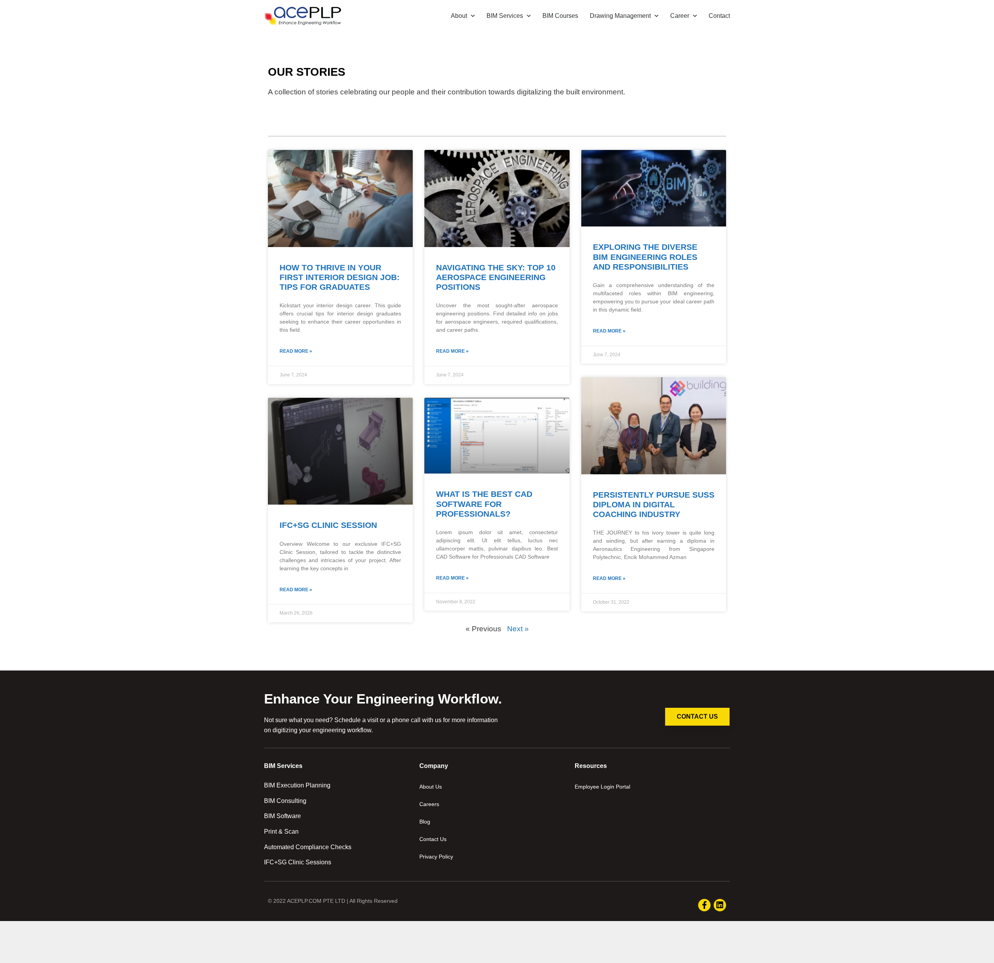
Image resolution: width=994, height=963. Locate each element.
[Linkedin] (720, 905)
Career (679, 15)
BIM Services (505, 15)
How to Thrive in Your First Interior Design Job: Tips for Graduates (340, 277)
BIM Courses (560, 15)
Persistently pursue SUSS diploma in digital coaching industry (653, 504)
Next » (518, 629)
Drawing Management (620, 15)
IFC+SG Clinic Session (328, 525)
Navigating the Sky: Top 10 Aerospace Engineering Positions (496, 277)
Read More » (296, 351)
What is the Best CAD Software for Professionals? (484, 503)
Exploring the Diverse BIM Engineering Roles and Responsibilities (645, 256)
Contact (719, 15)
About (459, 15)
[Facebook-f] (704, 905)
